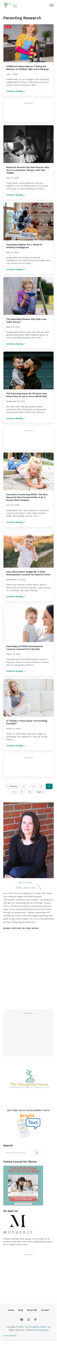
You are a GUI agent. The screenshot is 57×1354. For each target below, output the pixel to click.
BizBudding (43, 1330)
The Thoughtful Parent (35, 1327)
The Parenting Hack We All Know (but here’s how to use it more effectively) (26, 395)
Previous (13, 786)
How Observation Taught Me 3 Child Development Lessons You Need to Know (28, 573)
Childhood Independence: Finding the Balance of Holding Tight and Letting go (27, 67)
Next (39, 792)
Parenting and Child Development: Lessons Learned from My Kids (24, 647)
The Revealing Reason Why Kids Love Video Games (26, 320)
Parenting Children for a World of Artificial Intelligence (24, 246)
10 (31, 792)
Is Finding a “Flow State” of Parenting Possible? (26, 722)
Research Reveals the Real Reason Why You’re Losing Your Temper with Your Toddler (27, 170)
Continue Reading (16, 91)
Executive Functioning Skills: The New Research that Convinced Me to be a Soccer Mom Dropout (27, 497)
